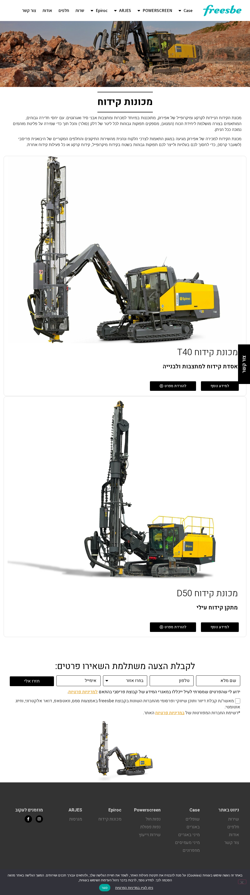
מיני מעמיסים (187, 842)
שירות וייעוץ (150, 834)
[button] (173, 386)
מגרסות (75, 819)
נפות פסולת (150, 827)
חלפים (64, 10)
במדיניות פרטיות (169, 712)
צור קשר (29, 10)
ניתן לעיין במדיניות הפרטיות (134, 888)
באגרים (193, 827)
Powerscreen (147, 810)
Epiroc (102, 10)
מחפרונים (191, 850)
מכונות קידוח (109, 819)
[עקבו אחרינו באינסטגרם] (39, 819)
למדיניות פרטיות (83, 692)
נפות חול (153, 819)
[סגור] (242, 882)
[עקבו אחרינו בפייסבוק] (28, 819)
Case (188, 10)
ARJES (125, 10)
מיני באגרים (189, 834)
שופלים (193, 819)
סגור (105, 888)
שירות (233, 819)
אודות (47, 10)
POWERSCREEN (157, 10)
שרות (79, 10)
